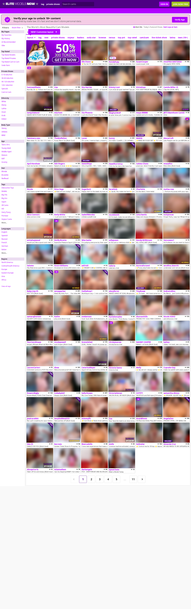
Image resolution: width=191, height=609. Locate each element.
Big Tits (4, 195)
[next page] (141, 479)
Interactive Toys (8, 188)
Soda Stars (6, 65)
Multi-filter (16, 27)
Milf (3, 158)
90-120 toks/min (8, 81)
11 (133, 479)
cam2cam (144, 37)
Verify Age (180, 19)
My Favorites (6, 35)
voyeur (71, 37)
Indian (4, 119)
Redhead (5, 178)
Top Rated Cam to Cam (10, 62)
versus (112, 37)
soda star (91, 37)
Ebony (4, 105)
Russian (5, 239)
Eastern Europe (8, 273)
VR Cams (5, 205)
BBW (3, 135)
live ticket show (159, 37)
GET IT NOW (65, 59)
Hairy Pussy (6, 212)
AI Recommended (8, 42)
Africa (4, 280)
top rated (132, 37)
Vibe (3, 45)
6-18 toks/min (7, 74)
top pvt (121, 37)
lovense (102, 37)
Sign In (164, 4)
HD (3, 209)
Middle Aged (6, 151)
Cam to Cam (6, 92)
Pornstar (5, 215)
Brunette (5, 175)
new (46, 37)
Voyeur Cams (7, 219)
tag (42, 4)
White (4, 101)
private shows (53, 4)
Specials (5, 88)
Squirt (4, 202)
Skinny (4, 128)
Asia (3, 276)
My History (6, 38)
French (4, 242)
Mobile (4, 191)
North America (7, 262)
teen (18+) (183, 37)
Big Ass (4, 198)
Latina (4, 108)
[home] (20, 4)
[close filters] (22, 28)
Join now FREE (180, 4)
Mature (4, 155)
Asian (4, 112)
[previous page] (74, 479)
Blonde (4, 171)
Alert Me (138, 27)
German (5, 246)
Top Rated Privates (9, 58)
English (4, 232)
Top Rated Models (8, 55)
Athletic (4, 132)
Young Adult (6, 148)
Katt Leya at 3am (170, 27)
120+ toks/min (7, 85)
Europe (4, 269)
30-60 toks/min (7, 78)
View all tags (6, 286)
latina (172, 37)
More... (4, 222)
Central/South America (10, 266)
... (125, 479)
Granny (4, 162)
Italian (4, 249)
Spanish (5, 235)
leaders (80, 37)
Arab (3, 115)
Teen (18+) (6, 144)
